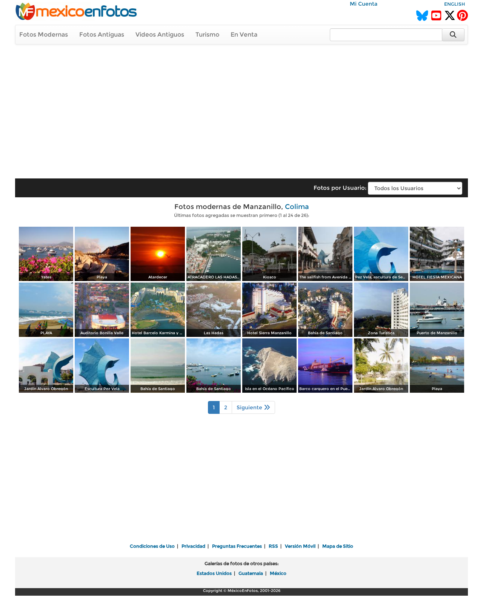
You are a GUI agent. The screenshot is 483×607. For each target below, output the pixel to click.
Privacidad (193, 546)
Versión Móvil (300, 546)
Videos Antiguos (159, 34)
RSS (273, 546)
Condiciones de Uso (152, 546)
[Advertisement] (241, 108)
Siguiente (250, 407)
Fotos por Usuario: (340, 187)
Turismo (207, 34)
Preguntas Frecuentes (237, 546)
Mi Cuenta (363, 3)
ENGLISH (454, 4)
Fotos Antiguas (101, 34)
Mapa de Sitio (337, 546)
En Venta (244, 34)
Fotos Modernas (43, 34)
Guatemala (250, 573)
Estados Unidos (214, 573)
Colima (297, 207)
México (278, 573)
